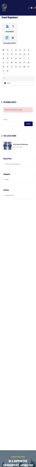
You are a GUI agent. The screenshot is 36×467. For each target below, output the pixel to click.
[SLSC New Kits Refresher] (7, 146)
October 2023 (9, 195)
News (7, 179)
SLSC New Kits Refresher (20, 144)
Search (5, 119)
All (3, 50)
